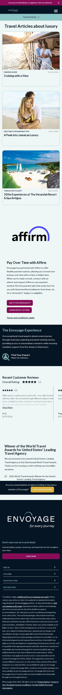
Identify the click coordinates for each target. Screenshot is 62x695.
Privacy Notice (44, 682)
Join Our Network (42, 489)
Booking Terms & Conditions (19, 685)
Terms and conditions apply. (21, 317)
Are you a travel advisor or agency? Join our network (30, 3)
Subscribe (31, 556)
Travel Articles (30, 17)
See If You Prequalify (19, 303)
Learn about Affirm (19, 310)
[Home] (14, 10)
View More (7, 407)
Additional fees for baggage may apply (33, 597)
